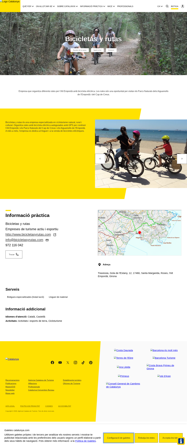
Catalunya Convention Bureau (41, 390)
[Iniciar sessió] (182, 6)
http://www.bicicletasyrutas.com (28, 234)
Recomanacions (12, 380)
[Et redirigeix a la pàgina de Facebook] (52, 362)
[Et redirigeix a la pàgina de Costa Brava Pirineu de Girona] (164, 367)
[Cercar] (167, 6)
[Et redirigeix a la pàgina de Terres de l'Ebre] (123, 358)
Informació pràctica (91, 6)
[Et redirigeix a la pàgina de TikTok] (83, 362)
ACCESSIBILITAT (64, 406)
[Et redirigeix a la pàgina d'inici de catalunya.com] (13, 363)
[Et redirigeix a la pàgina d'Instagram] (75, 362)
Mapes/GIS (10, 387)
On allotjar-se (44, 6)
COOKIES (49, 406)
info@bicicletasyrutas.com (24, 240)
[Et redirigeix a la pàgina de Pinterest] (90, 362)
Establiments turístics (72, 380)
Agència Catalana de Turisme (41, 380)
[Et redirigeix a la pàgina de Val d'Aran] (164, 376)
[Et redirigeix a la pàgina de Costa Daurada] (123, 350)
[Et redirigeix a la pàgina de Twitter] (67, 362)
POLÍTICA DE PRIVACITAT (30, 406)
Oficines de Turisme (71, 383)
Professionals (125, 6)
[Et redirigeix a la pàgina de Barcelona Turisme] (164, 358)
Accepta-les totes (170, 438)
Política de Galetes (85, 441)
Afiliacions (32, 383)
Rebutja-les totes (146, 438)
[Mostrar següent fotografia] (182, 159)
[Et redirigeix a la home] (10, 6)
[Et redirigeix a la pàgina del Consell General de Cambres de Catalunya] (123, 385)
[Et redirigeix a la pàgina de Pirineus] (123, 376)
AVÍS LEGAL (10, 406)
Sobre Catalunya (66, 6)
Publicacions (10, 383)
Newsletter (10, 390)
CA (158, 6)
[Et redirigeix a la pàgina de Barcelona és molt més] (164, 350)
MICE (109, 6)
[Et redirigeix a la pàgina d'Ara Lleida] (123, 367)
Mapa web (10, 393)
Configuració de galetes (118, 438)
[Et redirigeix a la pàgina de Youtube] (60, 362)
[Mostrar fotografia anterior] (100, 159)
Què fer (27, 6)
